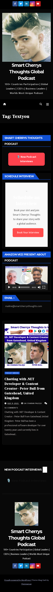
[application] (26, 278)
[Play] (9, 287)
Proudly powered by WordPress (17, 580)
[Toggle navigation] (47, 104)
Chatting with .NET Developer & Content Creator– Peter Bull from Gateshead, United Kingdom (25, 388)
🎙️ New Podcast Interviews (26, 159)
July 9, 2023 (13, 403)
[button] (41, 104)
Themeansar (26, 584)
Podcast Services (12, 373)
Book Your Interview (28, 232)
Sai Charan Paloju (33, 403)
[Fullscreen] (43, 287)
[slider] (24, 287)
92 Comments (11, 407)
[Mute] (39, 287)
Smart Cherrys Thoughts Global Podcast (26, 71)
